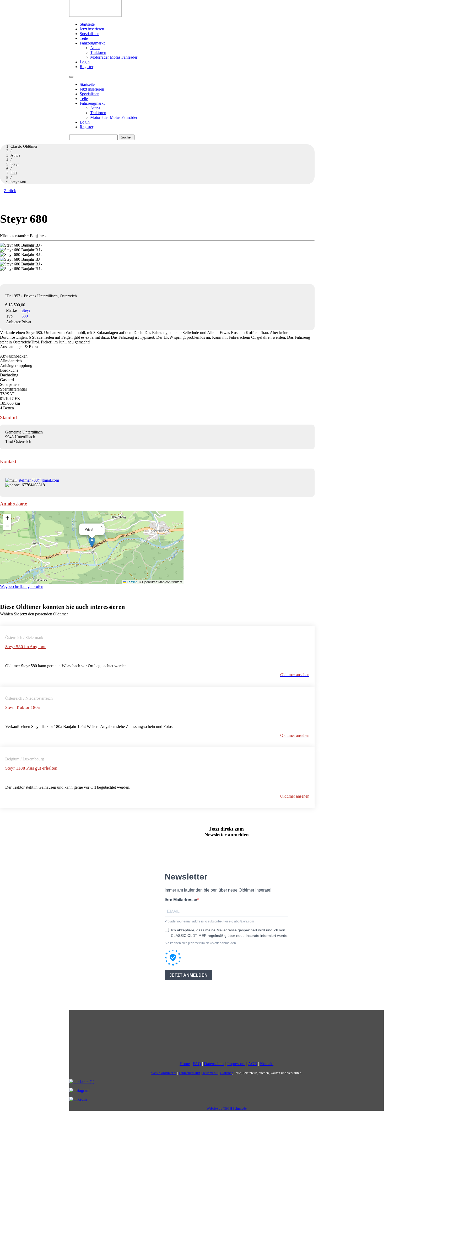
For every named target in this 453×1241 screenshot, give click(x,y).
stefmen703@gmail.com (39, 480)
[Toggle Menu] (71, 77)
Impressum (236, 1063)
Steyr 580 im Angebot (25, 646)
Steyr (25, 310)
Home (185, 1063)
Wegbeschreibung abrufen (21, 586)
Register (86, 66)
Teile (84, 38)
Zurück (10, 190)
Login (85, 62)
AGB (252, 1063)
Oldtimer (226, 1073)
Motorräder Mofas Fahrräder (113, 57)
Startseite (87, 24)
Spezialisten (89, 33)
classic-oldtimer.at (163, 1073)
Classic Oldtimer (23, 146)
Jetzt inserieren (92, 29)
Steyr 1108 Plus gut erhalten (31, 768)
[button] (92, 542)
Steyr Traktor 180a (22, 707)
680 (24, 316)
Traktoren (98, 52)
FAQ (197, 1063)
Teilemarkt (210, 1073)
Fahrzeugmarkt (92, 43)
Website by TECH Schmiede (227, 1108)
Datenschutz (214, 1063)
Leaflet (131, 582)
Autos (95, 48)
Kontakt (266, 1063)
